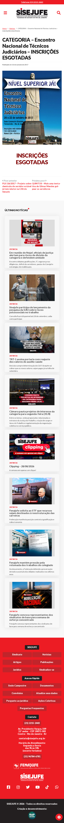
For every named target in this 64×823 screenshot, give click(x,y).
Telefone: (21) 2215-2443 (32, 2)
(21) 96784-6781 (32, 756)
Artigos (17, 662)
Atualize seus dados (46, 693)
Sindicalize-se (46, 669)
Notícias (12, 28)
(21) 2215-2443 (32, 723)
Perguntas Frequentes (32, 708)
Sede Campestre (17, 685)
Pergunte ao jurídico (17, 700)
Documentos (47, 685)
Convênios (17, 693)
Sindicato (17, 654)
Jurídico (17, 669)
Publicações (46, 662)
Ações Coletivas (46, 700)
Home (4, 28)
